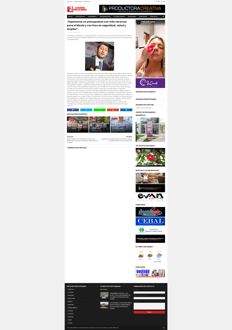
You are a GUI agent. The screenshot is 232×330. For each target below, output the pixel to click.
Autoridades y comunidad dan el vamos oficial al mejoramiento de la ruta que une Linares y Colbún (121, 305)
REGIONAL (70, 317)
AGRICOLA (71, 289)
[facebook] (156, 1)
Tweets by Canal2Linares (143, 108)
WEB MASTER (87, 1)
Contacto (154, 16)
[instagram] (159, 1)
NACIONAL (71, 304)
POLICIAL (70, 311)
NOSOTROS (70, 1)
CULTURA (70, 292)
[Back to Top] (163, 327)
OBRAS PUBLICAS (72, 307)
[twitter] (161, 1)
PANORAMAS (132, 16)
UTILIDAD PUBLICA (119, 16)
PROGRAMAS (92, 16)
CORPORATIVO (80, 16)
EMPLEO (70, 301)
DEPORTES (71, 295)
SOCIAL (70, 323)
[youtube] (164, 1)
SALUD (70, 320)
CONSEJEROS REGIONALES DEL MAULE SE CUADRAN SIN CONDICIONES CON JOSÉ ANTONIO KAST (99, 126)
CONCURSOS (143, 16)
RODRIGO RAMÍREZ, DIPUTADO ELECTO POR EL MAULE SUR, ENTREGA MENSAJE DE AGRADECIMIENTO (120, 125)
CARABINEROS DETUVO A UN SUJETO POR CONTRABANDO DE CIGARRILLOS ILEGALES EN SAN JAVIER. (120, 296)
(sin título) (103, 289)
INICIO (70, 16)
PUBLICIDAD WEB (78, 1)
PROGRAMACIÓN (105, 16)
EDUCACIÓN (71, 298)
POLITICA (77, 32)
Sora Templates (113, 327)
